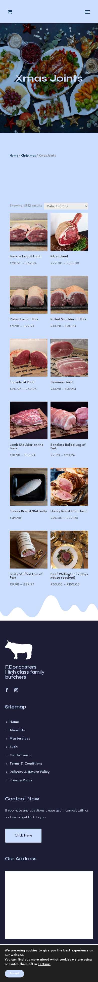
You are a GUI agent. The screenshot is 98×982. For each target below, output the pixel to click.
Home (14, 155)
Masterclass (20, 738)
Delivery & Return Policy (30, 772)
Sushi (14, 747)
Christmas (28, 155)
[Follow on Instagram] (16, 690)
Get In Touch (20, 755)
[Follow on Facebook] (7, 690)
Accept (14, 973)
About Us (17, 730)
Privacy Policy (21, 780)
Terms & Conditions (26, 763)
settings (44, 964)
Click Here (23, 836)
